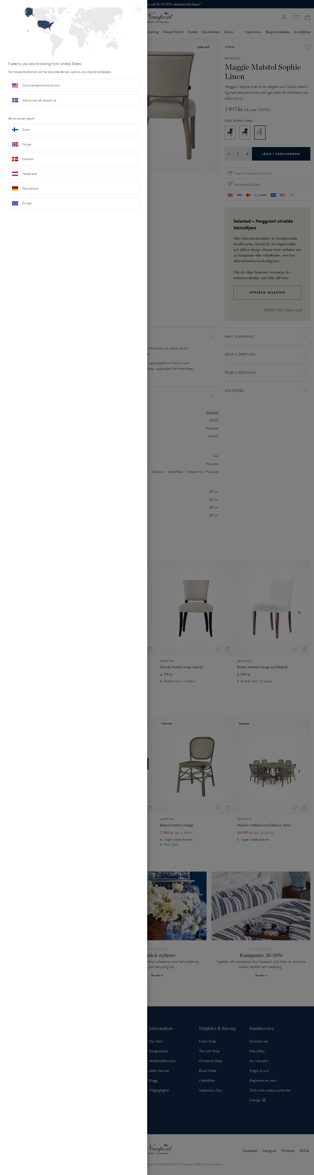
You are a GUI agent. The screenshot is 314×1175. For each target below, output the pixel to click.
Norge (26, 144)
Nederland (29, 174)
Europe (27, 203)
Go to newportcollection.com (41, 85)
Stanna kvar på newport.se (39, 100)
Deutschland (30, 188)
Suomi (26, 129)
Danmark (28, 159)
